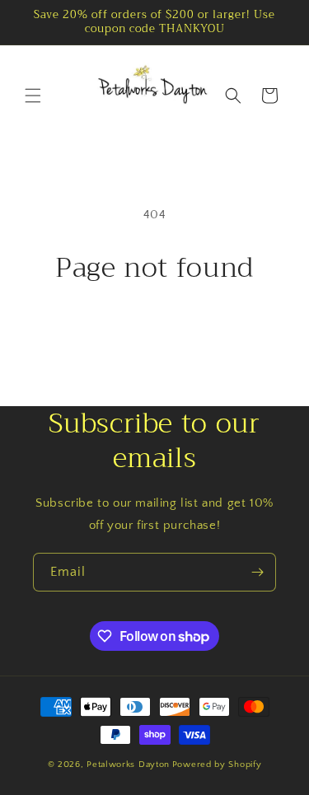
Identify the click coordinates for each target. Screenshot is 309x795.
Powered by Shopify (217, 764)
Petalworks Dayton (128, 764)
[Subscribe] (257, 572)
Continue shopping (154, 328)
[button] (33, 95)
